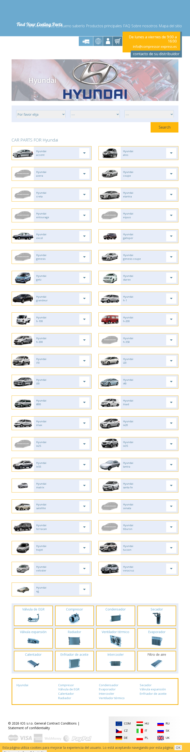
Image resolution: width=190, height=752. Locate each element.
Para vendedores (40, 26)
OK (178, 747)
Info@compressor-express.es (155, 46)
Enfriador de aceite (153, 694)
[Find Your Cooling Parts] (39, 11)
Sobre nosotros (144, 26)
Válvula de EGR (68, 689)
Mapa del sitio (170, 26)
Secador (146, 685)
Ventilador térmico (112, 698)
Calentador (66, 694)
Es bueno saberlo (70, 26)
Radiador (64, 698)
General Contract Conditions (55, 723)
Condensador (108, 685)
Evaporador (107, 689)
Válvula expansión (153, 689)
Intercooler (106, 694)
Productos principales (104, 26)
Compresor (66, 685)
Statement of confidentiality (29, 728)
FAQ (126, 26)
